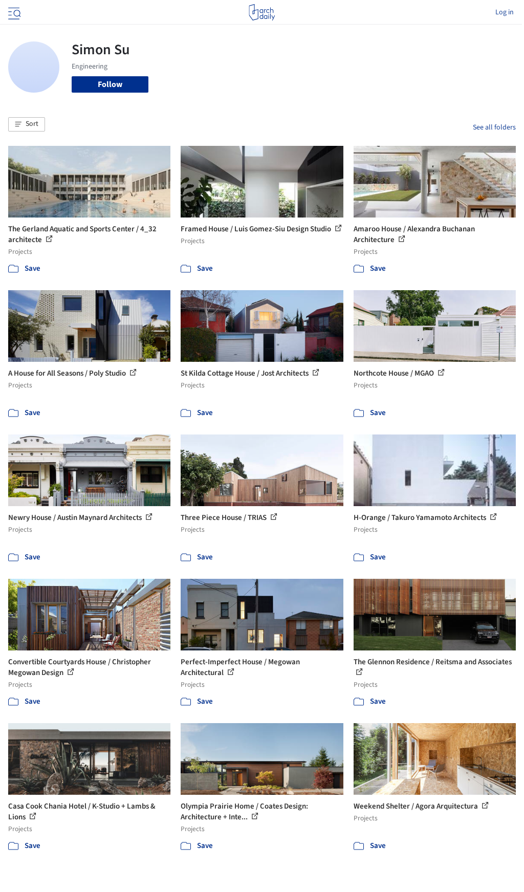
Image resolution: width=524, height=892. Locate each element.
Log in (504, 12)
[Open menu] (13, 12)
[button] (26, 124)
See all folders (494, 127)
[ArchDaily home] (262, 12)
